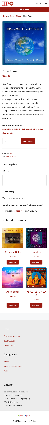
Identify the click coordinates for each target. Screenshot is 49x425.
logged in (18, 210)
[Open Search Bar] (41, 3)
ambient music (11, 156)
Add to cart (28, 141)
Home (5, 16)
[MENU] (46, 3)
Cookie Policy (9, 345)
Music (18, 16)
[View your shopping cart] (37, 3)
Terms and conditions (12, 336)
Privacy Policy (9, 340)
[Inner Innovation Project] (7, 3)
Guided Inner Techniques (13, 366)
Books (6, 361)
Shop (12, 16)
